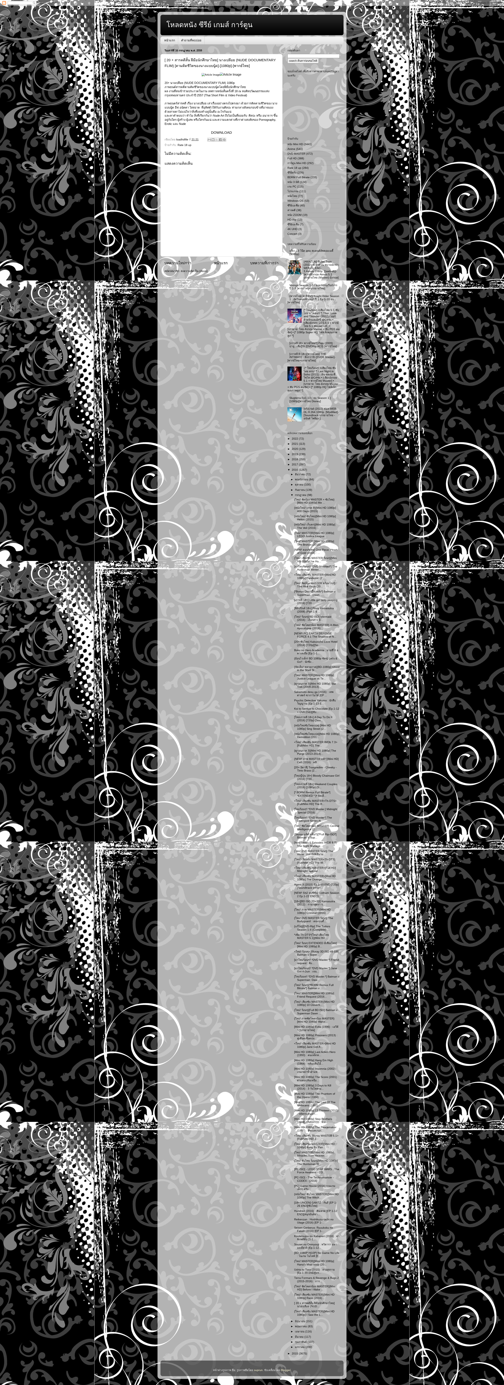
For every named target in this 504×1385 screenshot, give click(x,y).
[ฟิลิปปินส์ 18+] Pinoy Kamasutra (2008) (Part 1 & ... (314, 610)
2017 (295, 464)
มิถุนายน (300, 1321)
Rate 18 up (184, 145)
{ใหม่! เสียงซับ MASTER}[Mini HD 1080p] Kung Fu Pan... (314, 1146)
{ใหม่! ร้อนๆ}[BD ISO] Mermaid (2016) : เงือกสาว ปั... (312, 618)
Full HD (292, 158)
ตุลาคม (299, 484)
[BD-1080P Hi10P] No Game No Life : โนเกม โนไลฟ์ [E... (316, 1254)
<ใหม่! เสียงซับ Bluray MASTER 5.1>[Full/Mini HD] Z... (316, 1137)
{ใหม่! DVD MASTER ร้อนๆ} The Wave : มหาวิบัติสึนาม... (313, 853)
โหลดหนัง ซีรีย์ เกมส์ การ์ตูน (209, 25)
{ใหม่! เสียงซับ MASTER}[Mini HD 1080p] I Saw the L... (314, 1313)
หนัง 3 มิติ (293, 182)
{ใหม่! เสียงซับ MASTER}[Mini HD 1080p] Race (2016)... (314, 1296)
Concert (292, 233)
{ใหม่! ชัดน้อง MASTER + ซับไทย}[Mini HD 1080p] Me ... (314, 501)
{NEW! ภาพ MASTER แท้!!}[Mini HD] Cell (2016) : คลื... (316, 760)
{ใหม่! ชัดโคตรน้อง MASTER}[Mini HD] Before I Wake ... (314, 1288)
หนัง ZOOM (294, 215)
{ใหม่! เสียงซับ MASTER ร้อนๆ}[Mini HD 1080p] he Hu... (315, 560)
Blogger (285, 1370)
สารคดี (291, 210)
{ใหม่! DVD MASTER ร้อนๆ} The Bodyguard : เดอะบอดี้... (313, 920)
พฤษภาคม (301, 1326)
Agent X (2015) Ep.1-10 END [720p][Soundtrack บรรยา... (316, 886)
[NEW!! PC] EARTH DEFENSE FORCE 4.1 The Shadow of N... (315, 635)
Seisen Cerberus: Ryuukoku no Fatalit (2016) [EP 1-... (313, 1229)
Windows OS (295, 200)
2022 (295, 438)
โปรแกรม (292, 191)
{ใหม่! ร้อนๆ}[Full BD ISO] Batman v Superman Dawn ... (315, 1012)
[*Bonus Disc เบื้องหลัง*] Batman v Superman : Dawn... (314, 593)
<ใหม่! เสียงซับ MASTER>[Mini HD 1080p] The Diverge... (315, 878)
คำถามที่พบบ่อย (191, 40)
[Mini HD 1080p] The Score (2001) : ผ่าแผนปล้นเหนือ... (316, 1079)
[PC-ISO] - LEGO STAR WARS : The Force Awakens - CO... (316, 1171)
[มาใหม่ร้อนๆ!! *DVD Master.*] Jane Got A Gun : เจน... (315, 970)
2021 (295, 443)
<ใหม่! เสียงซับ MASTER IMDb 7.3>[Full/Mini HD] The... (315, 744)
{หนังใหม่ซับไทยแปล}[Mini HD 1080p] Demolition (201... (316, 735)
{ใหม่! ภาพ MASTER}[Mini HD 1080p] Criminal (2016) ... (312, 911)
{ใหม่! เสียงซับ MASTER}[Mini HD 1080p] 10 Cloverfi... (314, 1003)
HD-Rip (291, 219)
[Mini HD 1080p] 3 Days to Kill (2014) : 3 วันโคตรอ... (312, 1087)
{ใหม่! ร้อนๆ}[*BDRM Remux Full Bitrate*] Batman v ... (314, 987)
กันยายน (300, 489)
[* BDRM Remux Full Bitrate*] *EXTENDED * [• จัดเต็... (312, 794)
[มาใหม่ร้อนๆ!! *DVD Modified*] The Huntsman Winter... (315, 568)
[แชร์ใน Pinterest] (224, 140)
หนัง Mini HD (295, 144)
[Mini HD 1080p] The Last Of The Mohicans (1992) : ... (314, 1104)
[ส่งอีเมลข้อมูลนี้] (209, 140)
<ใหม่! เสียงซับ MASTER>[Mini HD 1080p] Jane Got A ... (315, 1045)
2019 (295, 454)
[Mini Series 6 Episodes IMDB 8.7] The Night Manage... (315, 844)
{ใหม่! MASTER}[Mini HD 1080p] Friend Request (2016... (314, 995)
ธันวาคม (300, 474)
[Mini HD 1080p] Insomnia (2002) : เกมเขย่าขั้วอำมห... (315, 1070)
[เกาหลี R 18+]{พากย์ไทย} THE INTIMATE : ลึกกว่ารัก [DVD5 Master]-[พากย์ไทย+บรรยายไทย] (311, 357)
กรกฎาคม (301, 495)
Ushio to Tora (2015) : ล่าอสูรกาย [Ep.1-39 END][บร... (314, 1271)
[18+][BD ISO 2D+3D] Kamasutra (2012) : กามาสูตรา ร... (314, 903)
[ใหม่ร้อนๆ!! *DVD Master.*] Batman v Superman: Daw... (316, 978)
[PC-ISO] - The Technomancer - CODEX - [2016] (314, 1179)
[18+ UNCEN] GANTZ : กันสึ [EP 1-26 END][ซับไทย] (315, 1204)
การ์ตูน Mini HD (296, 163)
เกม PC (291, 186)
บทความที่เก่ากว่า (264, 263)
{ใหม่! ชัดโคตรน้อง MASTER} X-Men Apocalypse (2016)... (316, 627)
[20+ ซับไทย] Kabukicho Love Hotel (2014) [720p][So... (315, 643)
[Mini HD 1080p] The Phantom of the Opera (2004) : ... (314, 1095)
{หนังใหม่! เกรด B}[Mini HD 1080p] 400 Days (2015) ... (315, 509)
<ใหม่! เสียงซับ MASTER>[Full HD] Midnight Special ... (315, 869)
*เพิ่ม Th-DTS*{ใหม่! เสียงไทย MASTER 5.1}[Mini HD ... (311, 936)
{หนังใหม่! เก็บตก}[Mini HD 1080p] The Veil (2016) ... (314, 526)
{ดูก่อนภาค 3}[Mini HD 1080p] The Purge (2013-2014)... (315, 752)
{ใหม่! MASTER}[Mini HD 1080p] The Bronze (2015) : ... (314, 543)
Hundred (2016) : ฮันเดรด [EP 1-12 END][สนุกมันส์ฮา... (315, 1213)
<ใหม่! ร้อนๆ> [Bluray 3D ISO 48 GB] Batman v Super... (316, 953)
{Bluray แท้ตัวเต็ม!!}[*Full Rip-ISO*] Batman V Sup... (315, 836)
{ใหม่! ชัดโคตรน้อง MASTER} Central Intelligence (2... (316, 827)
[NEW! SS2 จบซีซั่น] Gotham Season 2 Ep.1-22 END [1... (316, 894)
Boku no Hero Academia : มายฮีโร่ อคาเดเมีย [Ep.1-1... (316, 652)
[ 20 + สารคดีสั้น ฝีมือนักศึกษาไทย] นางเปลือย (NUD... (314, 1305)
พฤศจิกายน (302, 479)
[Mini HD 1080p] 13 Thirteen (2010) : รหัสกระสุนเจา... (316, 1112)
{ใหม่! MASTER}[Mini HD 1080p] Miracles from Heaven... (314, 1154)
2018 (295, 459)
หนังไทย (292, 196)
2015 (295, 1353)
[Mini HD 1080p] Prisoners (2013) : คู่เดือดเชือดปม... (315, 1037)
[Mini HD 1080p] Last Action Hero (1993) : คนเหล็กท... (314, 1054)
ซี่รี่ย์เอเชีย (293, 224)
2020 (295, 448)
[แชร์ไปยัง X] (217, 140)
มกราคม (300, 1347)
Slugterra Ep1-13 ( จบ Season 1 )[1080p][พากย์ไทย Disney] (310, 399)
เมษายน (300, 1331)
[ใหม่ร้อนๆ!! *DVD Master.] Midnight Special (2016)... (315, 811)
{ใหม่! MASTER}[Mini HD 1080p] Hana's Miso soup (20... (314, 1263)
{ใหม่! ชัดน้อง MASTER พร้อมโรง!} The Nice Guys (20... (314, 585)
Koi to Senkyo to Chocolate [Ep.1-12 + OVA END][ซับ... (316, 710)
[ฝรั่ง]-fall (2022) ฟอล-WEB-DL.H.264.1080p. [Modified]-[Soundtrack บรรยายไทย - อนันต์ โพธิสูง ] (321, 413)
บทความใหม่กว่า (177, 263)
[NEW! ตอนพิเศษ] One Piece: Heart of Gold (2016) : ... (315, 551)
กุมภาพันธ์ (301, 1341)
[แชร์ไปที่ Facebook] (220, 140)
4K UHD (292, 229)
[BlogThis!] (213, 140)
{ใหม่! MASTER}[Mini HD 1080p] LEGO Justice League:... (314, 535)
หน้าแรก (169, 40)
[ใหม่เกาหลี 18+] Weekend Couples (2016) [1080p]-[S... (315, 786)
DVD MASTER (296, 153)
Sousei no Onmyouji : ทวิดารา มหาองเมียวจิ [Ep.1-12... (315, 1246)
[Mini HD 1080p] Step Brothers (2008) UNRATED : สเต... (313, 1121)
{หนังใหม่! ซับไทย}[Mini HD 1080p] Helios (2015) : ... (315, 518)
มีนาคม (299, 1336)
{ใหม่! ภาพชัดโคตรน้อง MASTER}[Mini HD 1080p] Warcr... (314, 1020)
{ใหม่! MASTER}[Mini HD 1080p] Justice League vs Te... (314, 677)
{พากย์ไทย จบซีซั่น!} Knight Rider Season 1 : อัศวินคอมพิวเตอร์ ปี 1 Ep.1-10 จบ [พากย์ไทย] (313, 299)
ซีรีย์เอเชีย (293, 205)
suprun (258, 1370)
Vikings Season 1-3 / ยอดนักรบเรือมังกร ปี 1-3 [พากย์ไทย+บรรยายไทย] (313, 287)
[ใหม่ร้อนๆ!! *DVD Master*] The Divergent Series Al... (313, 819)
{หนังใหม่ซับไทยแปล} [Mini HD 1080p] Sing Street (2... (312, 727)
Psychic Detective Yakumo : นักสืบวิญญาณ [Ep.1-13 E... (315, 702)
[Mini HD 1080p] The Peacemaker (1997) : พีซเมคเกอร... (315, 1129)
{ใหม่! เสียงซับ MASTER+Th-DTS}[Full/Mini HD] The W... (314, 861)
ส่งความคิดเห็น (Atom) (194, 271)
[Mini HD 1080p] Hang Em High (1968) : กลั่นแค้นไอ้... (313, 1062)
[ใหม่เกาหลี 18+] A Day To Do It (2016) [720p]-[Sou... (313, 719)
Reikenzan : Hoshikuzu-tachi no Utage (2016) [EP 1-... (314, 1221)
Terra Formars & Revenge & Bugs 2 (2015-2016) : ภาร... (316, 1279)
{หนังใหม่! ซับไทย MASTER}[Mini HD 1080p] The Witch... (316, 1196)
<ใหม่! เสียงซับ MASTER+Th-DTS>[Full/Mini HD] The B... (315, 802)
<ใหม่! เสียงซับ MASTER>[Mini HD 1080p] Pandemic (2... (315, 576)
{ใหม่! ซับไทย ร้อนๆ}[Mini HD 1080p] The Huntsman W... (316, 1162)
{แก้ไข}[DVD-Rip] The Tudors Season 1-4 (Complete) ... (312, 928)
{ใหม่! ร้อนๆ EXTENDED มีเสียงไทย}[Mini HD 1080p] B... (315, 945)
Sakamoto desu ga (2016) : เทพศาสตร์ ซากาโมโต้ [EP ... (314, 694)
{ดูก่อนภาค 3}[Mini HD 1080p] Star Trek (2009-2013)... (315, 685)
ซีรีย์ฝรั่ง (291, 172)
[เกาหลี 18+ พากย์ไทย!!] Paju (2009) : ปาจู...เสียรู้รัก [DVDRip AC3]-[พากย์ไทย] (313, 345)
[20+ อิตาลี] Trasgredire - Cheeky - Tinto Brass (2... (315, 769)
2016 (295, 469)
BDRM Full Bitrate (298, 177)
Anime (291, 149)
